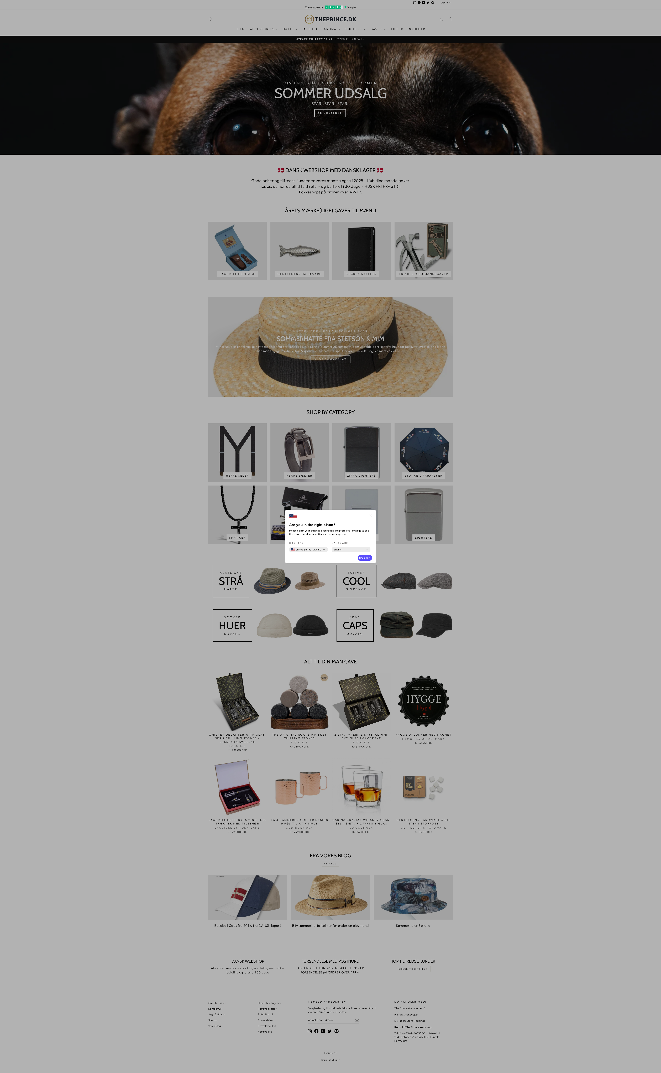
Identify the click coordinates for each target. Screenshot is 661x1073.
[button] (370, 516)
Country (296, 543)
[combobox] (306, 549)
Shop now (364, 557)
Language (340, 543)
